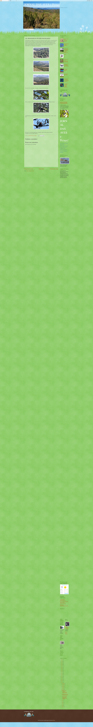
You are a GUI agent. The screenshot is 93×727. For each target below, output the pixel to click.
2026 (62, 659)
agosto (63, 689)
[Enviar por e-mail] (40, 135)
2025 (62, 661)
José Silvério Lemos (67, 628)
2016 (62, 674)
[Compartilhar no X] (42, 135)
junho (63, 702)
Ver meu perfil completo (66, 632)
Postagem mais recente (28, 168)
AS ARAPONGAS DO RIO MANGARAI (65, 695)
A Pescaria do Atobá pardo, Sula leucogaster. (66, 65)
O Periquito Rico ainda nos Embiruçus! (66, 44)
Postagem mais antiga (54, 168)
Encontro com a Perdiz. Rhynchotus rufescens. (66, 40)
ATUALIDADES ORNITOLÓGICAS (62, 600)
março (63, 706)
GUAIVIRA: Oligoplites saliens (66, 70)
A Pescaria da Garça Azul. (66, 74)
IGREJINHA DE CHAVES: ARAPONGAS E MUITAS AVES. (64, 691)
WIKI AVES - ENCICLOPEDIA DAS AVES (64, 605)
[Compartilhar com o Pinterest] (43, 135)
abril (62, 705)
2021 (62, 667)
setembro (63, 687)
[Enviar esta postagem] (38, 135)
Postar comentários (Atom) (30, 170)
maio (62, 703)
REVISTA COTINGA (63, 603)
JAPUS (65, 54)
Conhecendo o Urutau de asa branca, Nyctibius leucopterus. (66, 80)
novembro (63, 684)
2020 (62, 668)
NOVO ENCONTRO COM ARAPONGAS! (64, 103)
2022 (62, 665)
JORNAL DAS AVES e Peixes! (42, 4)
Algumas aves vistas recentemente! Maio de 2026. (66, 60)
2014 (62, 677)
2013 (62, 679)
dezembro (63, 683)
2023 (62, 664)
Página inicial (41, 168)
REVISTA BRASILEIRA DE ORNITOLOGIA (64, 602)
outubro (63, 686)
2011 (62, 682)
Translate (40, 29)
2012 (62, 680)
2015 (62, 676)
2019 (62, 670)
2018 (62, 671)
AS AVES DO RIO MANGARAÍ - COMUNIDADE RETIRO (64, 697)
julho (63, 700)
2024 (62, 662)
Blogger (54, 720)
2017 (62, 673)
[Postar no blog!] (41, 135)
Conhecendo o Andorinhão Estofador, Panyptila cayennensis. (66, 85)
